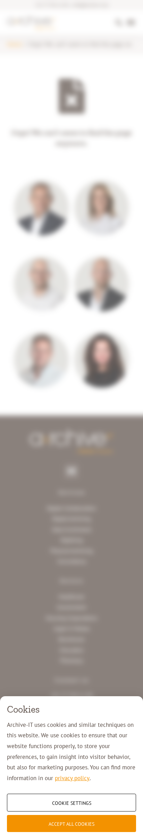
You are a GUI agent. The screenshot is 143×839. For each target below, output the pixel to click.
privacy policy (72, 778)
